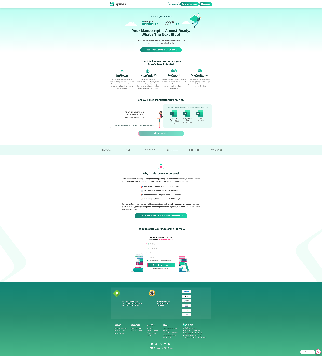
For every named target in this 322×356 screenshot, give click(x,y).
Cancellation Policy (169, 335)
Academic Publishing (120, 328)
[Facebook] (152, 344)
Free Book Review (119, 331)
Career (149, 335)
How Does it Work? (137, 328)
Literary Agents (119, 333)
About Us (150, 328)
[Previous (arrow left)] (3, 178)
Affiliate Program (152, 331)
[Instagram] (156, 344)
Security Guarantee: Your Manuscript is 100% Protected (133, 125)
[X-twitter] (161, 344)
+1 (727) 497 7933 (194, 330)
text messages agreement (164, 260)
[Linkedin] (169, 344)
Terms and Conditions (170, 332)
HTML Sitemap (154, 348)
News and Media (136, 331)
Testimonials (151, 333)
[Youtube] (165, 344)
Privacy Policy (167, 337)
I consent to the (160, 260)
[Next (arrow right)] (319, 178)
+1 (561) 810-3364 (197, 333)
